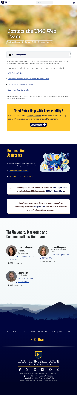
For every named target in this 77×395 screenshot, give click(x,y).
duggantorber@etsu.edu (27, 256)
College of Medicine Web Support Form (37, 42)
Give (68, 332)
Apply (61, 332)
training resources (34, 115)
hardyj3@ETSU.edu (28, 278)
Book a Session (36, 124)
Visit (54, 332)
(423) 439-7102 (15, 259)
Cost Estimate (29, 332)
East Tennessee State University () (5, 2)
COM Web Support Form (55, 191)
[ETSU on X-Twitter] (26, 370)
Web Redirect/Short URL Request (21, 176)
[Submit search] (51, 2)
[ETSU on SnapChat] (57, 370)
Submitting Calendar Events (18, 90)
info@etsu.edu (47, 376)
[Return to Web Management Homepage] (70, 54)
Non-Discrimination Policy (44, 378)
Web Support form (60, 187)
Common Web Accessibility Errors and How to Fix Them (28, 79)
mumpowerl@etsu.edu (60, 254)
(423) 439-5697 (23, 282)
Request (43, 332)
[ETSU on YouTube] (49, 370)
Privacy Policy (28, 378)
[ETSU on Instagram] (34, 370)
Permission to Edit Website (18, 171)
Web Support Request (13, 42)
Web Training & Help (15, 73)
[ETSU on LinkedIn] (41, 370)
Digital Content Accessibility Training (21, 84)
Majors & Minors (13, 332)
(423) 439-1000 (31, 376)
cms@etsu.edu (39, 206)
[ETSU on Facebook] (19, 370)
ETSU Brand (38, 339)
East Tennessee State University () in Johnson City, (38, 359)
